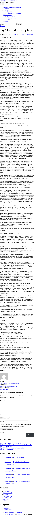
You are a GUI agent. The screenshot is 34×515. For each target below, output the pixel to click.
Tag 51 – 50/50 (4, 389)
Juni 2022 (6, 500)
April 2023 (6, 491)
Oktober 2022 (7, 494)
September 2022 (7, 496)
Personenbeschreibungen (14, 13)
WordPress (10, 514)
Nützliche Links (11, 18)
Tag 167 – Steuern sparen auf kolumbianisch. (12, 448)
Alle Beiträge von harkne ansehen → (10, 383)
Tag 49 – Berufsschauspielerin (8, 386)
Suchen (2, 432)
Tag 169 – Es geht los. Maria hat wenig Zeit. (12, 443)
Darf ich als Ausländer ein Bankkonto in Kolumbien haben (16, 445)
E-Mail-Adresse (5, 418)
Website (2, 421)
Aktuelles (6, 8)
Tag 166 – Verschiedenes (7, 449)
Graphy (20, 514)
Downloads (10, 19)
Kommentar (4, 400)
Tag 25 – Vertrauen (18, 457)
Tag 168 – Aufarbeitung (6, 446)
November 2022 (7, 493)
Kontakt (5, 21)
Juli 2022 (6, 499)
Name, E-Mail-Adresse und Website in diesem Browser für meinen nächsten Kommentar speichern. (16, 425)
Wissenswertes (7, 15)
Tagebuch (6, 10)
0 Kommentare (29, 34)
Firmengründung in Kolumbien (8, 0)
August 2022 (7, 497)
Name (2, 415)
